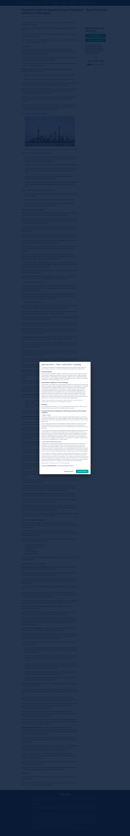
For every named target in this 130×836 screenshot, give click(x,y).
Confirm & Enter (82, 471)
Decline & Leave (68, 471)
